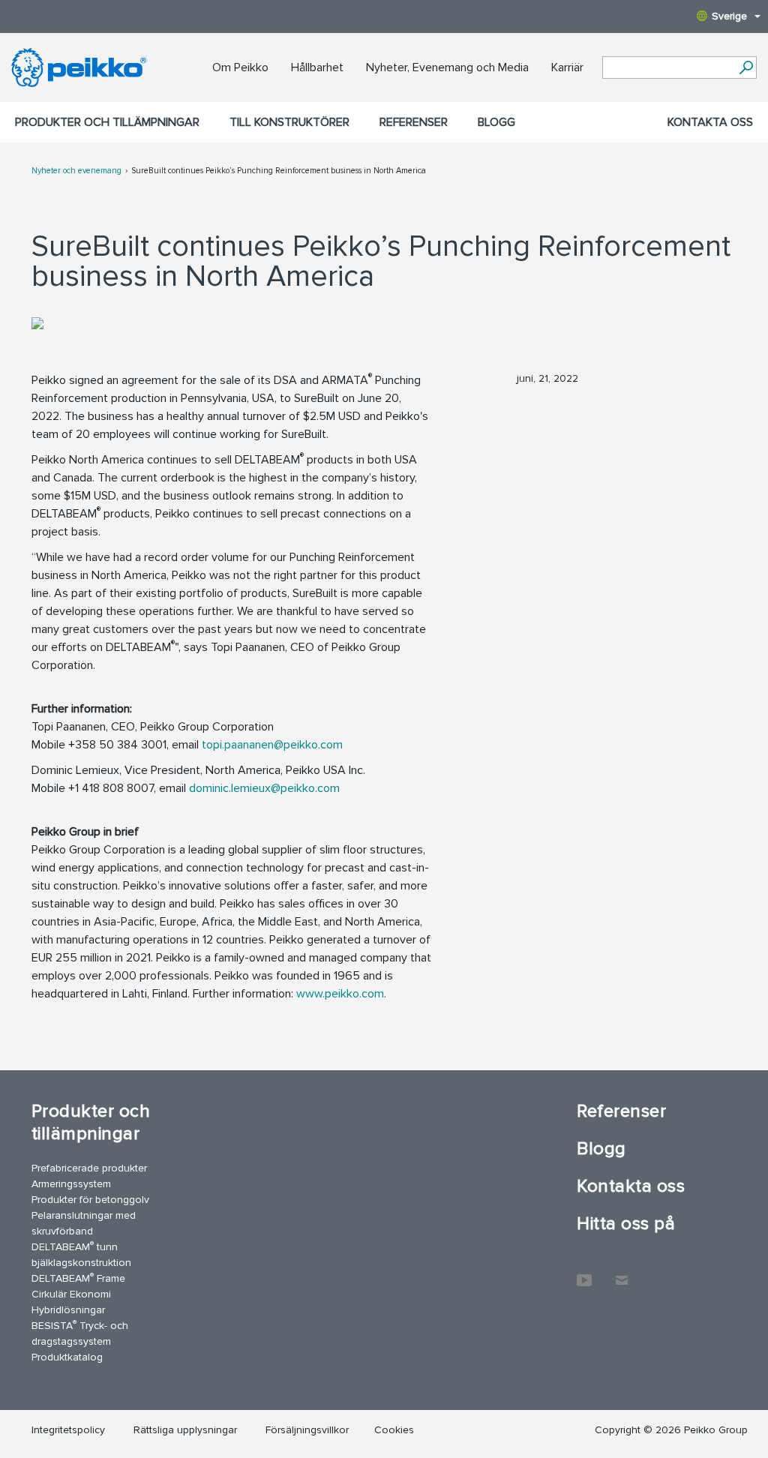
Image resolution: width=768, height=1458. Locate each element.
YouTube (584, 1272)
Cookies (394, 1430)
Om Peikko (240, 67)
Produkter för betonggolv (90, 1199)
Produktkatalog (67, 1357)
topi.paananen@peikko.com (272, 744)
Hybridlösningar (68, 1310)
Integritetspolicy (68, 1430)
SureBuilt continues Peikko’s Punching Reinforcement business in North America (278, 171)
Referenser (414, 122)
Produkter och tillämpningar (107, 122)
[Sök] (745, 67)
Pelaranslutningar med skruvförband (84, 1223)
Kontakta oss (710, 122)
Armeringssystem (71, 1184)
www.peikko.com (340, 993)
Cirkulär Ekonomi (71, 1294)
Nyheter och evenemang (77, 171)
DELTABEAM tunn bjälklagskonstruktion (81, 1254)
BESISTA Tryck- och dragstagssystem (80, 1333)
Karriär (567, 67)
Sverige (729, 16)
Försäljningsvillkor (307, 1430)
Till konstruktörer (290, 122)
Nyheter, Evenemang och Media (447, 67)
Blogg (496, 122)
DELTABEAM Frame (78, 1277)
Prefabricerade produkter (89, 1168)
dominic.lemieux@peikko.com (264, 788)
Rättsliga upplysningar (185, 1430)
